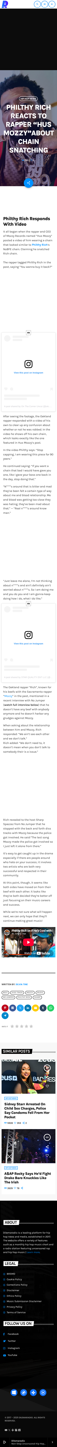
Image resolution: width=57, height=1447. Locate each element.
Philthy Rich (24, 997)
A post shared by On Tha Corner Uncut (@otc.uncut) (30, 406)
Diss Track (17, 992)
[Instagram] (16, 1430)
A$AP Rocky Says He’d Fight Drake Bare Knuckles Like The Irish (27, 1177)
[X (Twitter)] (9, 1430)
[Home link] (5, 4)
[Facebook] (19, 1430)
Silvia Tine (22, 984)
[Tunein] (13, 1430)
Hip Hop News (28, 98)
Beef (5, 992)
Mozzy (8, 696)
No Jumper (8, 997)
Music (40, 992)
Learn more (33, 1252)
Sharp (37, 997)
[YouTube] (6, 1430)
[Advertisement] (28, 38)
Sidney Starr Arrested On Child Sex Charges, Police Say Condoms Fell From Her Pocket (26, 1110)
